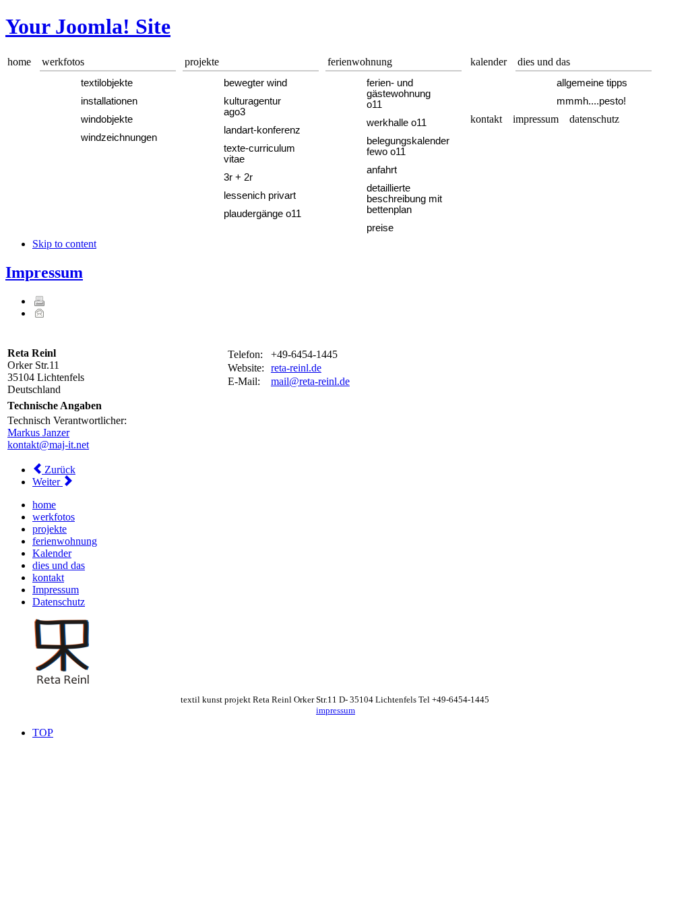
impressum (335, 710)
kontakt (48, 577)
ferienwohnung (64, 541)
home (44, 504)
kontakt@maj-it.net (48, 444)
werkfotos (53, 517)
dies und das (58, 565)
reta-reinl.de (296, 368)
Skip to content (64, 243)
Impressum (44, 272)
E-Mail (39, 312)
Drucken (39, 300)
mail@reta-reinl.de (310, 381)
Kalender (51, 553)
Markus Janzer (38, 432)
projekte (49, 529)
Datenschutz (58, 601)
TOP (42, 732)
